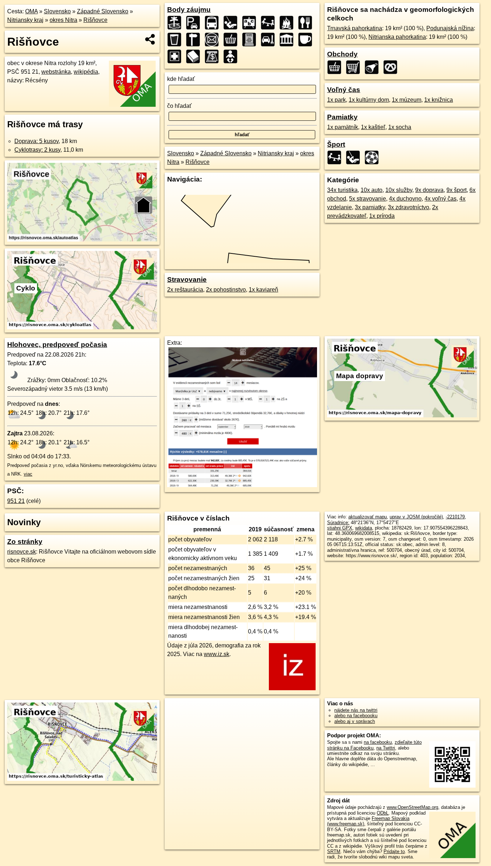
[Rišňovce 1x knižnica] (195, 56)
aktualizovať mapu (367, 516)
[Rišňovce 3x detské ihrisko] (270, 22)
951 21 (16, 501)
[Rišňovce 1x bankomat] (214, 56)
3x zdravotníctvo (408, 207)
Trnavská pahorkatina (354, 28)
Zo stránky (24, 541)
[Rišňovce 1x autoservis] (270, 39)
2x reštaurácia (185, 290)
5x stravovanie (367, 199)
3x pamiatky (370, 207)
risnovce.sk (21, 552)
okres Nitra (63, 20)
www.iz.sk (216, 654)
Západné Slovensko (102, 11)
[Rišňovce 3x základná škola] (251, 22)
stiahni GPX (339, 528)
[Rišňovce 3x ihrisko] (233, 22)
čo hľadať (179, 106)
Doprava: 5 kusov (36, 141)
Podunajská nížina (450, 28)
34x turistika (342, 190)
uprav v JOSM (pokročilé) (416, 516)
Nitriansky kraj (25, 20)
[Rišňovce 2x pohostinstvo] (176, 39)
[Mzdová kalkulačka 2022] (242, 485)
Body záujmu (189, 9)
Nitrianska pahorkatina (397, 37)
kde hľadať (181, 79)
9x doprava (429, 190)
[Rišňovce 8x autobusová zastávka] (214, 22)
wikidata (363, 528)
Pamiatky (342, 117)
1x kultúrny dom (369, 100)
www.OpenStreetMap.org (412, 807)
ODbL (383, 813)
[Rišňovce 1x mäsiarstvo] (374, 67)
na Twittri (385, 748)
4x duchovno (405, 199)
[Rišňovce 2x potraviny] (233, 39)
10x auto (371, 190)
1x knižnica (438, 100)
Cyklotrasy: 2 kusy (37, 150)
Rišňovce (95, 20)
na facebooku (378, 742)
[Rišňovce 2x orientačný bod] (195, 39)
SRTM (333, 851)
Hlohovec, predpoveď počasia (57, 344)
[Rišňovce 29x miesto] (176, 22)
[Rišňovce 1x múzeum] (289, 39)
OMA (31, 11)
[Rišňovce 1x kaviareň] (307, 39)
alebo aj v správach (354, 721)
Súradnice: (338, 522)
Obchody (342, 54)
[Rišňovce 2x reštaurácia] (307, 22)
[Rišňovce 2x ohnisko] (289, 22)
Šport (336, 144)
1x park (336, 100)
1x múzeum (406, 100)
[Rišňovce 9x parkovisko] (195, 22)
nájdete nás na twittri (355, 710)
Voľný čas (343, 89)
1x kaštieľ (373, 127)
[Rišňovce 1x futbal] (374, 157)
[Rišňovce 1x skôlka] (233, 56)
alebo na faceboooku (355, 715)
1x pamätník (342, 127)
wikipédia (86, 72)
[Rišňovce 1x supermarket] (355, 67)
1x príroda (382, 216)
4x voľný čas (440, 199)
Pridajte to (394, 851)
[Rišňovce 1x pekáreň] (392, 67)
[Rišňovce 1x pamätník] (251, 39)
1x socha (399, 127)
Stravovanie (187, 279)
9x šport (456, 190)
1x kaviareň (263, 290)
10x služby (398, 190)
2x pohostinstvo (226, 290)
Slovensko (57, 11)
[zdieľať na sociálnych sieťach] (150, 39)
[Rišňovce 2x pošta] (214, 39)
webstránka (56, 72)
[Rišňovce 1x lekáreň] (176, 56)
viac (28, 474)
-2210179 (455, 516)
